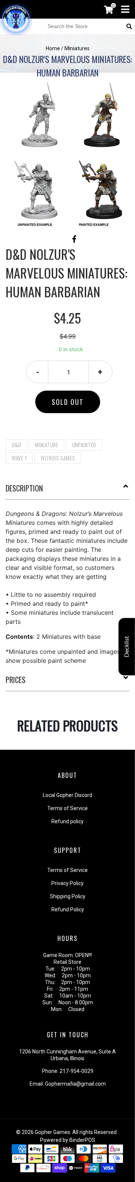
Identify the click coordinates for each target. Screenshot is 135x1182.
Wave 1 (19, 458)
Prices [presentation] (16, 679)
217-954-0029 (76, 1071)
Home (53, 48)
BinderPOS (82, 1140)
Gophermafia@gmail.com (75, 1084)
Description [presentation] (24, 488)
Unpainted (84, 444)
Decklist (127, 646)
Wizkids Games (57, 458)
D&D (16, 444)
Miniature (46, 444)
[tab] (67, 491)
